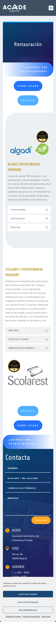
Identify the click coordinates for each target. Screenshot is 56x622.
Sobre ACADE (28, 86)
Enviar (41, 520)
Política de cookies (13, 616)
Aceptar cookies (28, 594)
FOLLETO (28, 411)
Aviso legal (45, 616)
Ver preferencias (28, 610)
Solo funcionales (28, 602)
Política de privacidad (31, 616)
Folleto (28, 100)
